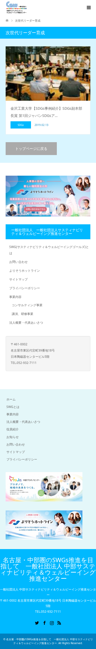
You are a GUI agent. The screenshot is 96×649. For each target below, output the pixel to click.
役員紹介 (12, 429)
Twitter (37, 622)
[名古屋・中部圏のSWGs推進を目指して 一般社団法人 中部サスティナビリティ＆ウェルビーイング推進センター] (16, 7)
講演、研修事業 (22, 314)
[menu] (88, 7)
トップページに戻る (31, 148)
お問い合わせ (18, 262)
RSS (59, 622)
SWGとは (12, 407)
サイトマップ (18, 279)
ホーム (11, 399)
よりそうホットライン (24, 270)
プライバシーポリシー (24, 288)
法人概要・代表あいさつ (26, 322)
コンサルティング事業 (27, 305)
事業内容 (15, 297)
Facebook (44, 622)
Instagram (52, 622)
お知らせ (12, 437)
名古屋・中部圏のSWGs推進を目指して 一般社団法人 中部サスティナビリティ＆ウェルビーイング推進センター (48, 569)
